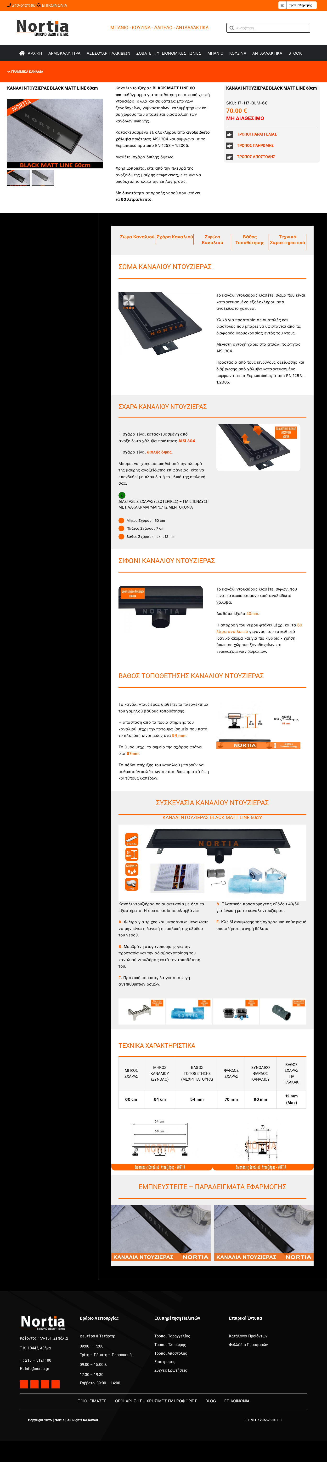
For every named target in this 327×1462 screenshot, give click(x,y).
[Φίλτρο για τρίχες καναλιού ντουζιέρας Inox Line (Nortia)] (141, 1000)
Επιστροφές (164, 1361)
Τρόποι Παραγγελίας (172, 1336)
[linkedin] (55, 1384)
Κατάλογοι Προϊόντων (248, 1336)
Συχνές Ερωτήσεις (170, 1370)
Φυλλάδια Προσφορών (248, 1344)
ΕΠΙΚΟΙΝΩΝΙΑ (54, 5)
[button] (271, 134)
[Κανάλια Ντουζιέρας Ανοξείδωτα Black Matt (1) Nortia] (161, 1206)
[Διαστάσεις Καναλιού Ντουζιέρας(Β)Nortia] (263, 1115)
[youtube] (45, 1384)
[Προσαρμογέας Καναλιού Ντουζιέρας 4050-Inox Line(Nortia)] (283, 1000)
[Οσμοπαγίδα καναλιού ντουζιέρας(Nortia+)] (236, 1000)
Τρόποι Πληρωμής (170, 1344)
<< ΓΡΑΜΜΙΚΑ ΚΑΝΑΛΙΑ (25, 72)
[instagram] (34, 1384)
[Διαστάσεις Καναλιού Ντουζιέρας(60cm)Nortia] (161, 1115)
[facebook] (24, 1384)
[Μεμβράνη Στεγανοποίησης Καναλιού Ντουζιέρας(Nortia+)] (189, 1000)
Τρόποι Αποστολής (170, 1353)
